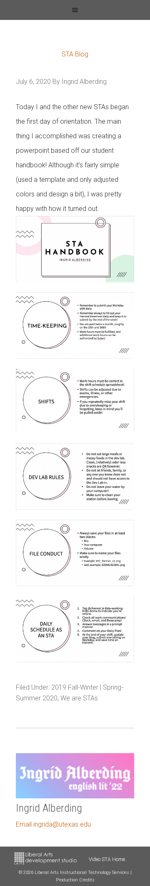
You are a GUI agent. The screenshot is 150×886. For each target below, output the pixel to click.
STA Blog (75, 54)
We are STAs (79, 698)
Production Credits (75, 880)
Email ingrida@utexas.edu (53, 824)
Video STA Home (107, 859)
